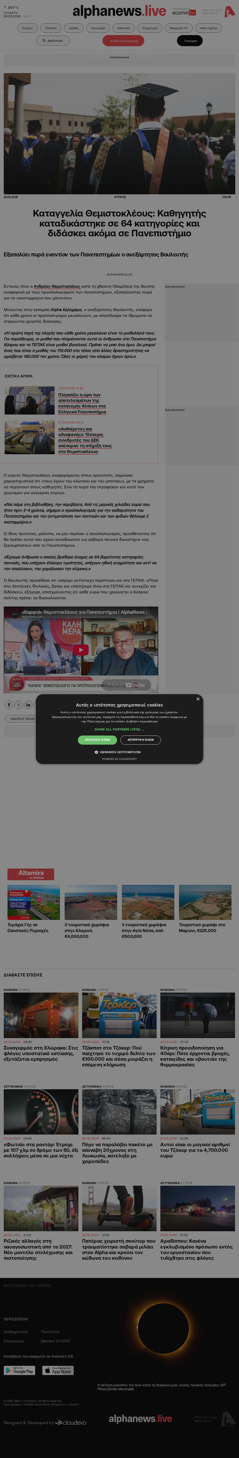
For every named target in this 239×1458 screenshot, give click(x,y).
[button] (119, 729)
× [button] (198, 699)
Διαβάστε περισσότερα (141, 722)
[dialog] (119, 729)
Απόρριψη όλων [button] (141, 740)
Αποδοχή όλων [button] (97, 740)
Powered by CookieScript (119, 759)
